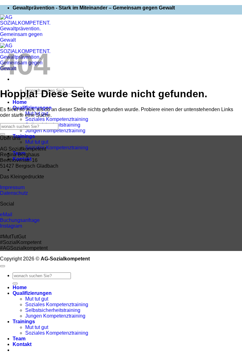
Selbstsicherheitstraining (52, 310)
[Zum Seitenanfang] (2, 266)
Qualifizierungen (32, 293)
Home (20, 102)
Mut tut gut (36, 142)
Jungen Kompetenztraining (55, 130)
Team (19, 338)
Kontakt (22, 344)
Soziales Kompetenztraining (56, 119)
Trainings (24, 136)
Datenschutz (14, 193)
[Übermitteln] (2, 134)
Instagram (11, 226)
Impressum (12, 187)
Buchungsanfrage (20, 220)
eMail (6, 214)
